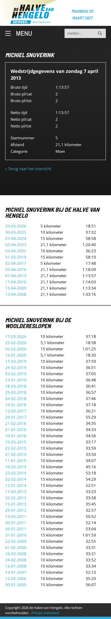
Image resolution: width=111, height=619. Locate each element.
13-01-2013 (15, 504)
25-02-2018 (15, 392)
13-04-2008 (15, 294)
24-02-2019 (15, 367)
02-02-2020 (15, 348)
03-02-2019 (15, 373)
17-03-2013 (15, 491)
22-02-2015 (15, 448)
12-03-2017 (15, 410)
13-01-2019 (15, 379)
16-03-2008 (15, 553)
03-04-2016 (15, 269)
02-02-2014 (15, 479)
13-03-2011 (15, 516)
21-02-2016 (15, 423)
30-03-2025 (15, 232)
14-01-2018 (15, 404)
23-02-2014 (15, 472)
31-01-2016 (15, 429)
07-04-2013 (15, 275)
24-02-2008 (15, 559)
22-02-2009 (15, 541)
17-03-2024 (15, 336)
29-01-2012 (15, 510)
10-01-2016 (15, 435)
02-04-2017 (15, 263)
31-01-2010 (15, 535)
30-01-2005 (15, 584)
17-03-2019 (15, 361)
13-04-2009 (15, 288)
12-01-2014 (15, 485)
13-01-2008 (15, 566)
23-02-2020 (15, 342)
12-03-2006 (15, 578)
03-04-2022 (15, 250)
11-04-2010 (15, 281)
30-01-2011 (15, 522)
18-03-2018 (15, 386)
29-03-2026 (15, 226)
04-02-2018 (15, 398)
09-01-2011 (15, 528)
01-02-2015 (15, 454)
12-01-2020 (15, 355)
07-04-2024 (15, 238)
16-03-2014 (15, 466)
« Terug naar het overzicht (28, 168)
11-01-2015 (15, 460)
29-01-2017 (15, 417)
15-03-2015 (15, 441)
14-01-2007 (15, 572)
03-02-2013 (15, 497)
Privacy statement (45, 612)
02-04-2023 (15, 244)
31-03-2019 (15, 257)
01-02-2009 (15, 547)
